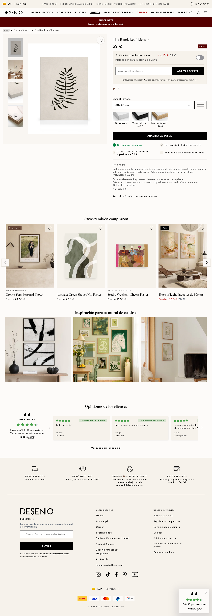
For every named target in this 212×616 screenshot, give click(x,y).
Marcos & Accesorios (118, 12)
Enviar (46, 546)
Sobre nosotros (104, 510)
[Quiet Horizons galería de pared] (174, 349)
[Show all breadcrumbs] (6, 30)
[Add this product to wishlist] (101, 40)
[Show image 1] (15, 47)
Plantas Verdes (22, 30)
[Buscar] (191, 12)
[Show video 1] (15, 116)
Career (100, 527)
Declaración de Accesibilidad (112, 538)
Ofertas (142, 12)
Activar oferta (188, 71)
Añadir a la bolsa (159, 135)
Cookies (158, 532)
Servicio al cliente (163, 515)
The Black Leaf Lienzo (46, 30)
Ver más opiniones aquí (106, 447)
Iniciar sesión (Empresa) (109, 565)
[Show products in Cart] (205, 13)
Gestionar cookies (164, 552)
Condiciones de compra (167, 527)
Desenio (115, 606)
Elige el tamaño (122, 98)
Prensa (100, 515)
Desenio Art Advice (164, 510)
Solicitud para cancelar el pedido (168, 545)
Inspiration (185, 12)
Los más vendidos (41, 12)
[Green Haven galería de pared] (106, 349)
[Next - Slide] (209, 120)
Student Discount (105, 544)
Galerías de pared (162, 12)
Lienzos (95, 12)
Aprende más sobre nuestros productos (135, 196)
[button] (200, 105)
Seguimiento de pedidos (167, 521)
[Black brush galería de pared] (38, 349)
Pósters (80, 12)
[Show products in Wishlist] (198, 13)
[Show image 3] (15, 92)
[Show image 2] (15, 69)
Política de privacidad (154, 80)
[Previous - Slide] (110, 120)
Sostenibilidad (104, 532)
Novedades (64, 12)
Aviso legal (102, 521)
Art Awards (102, 559)
